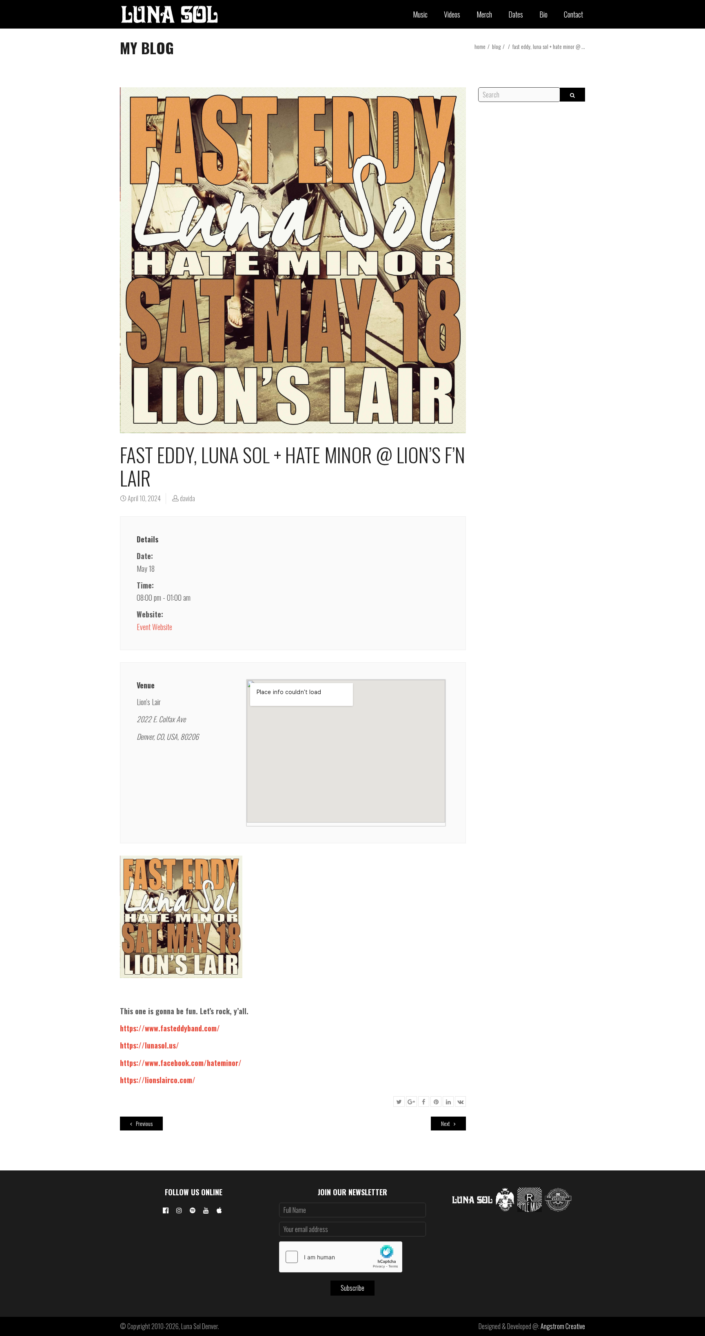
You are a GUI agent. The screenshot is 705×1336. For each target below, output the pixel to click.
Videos (452, 14)
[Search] (572, 95)
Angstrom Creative (563, 1326)
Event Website (154, 627)
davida (187, 498)
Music (420, 14)
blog (496, 46)
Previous (144, 1123)
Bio (543, 14)
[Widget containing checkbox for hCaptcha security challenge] (340, 1256)
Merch (484, 14)
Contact (573, 14)
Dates (515, 14)
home (480, 46)
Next (446, 1123)
